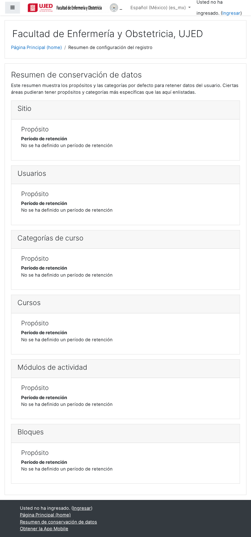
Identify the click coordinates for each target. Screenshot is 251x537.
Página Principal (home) (36, 47)
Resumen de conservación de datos (58, 522)
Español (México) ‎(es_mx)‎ (158, 7)
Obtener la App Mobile (44, 528)
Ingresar (231, 13)
